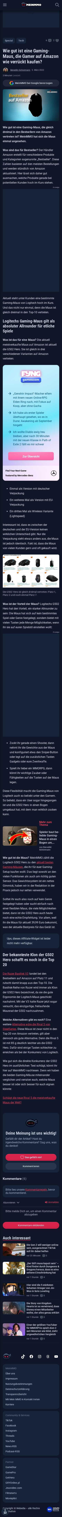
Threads (10, 1435)
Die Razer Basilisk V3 (16, 973)
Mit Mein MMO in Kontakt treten (23, 1399)
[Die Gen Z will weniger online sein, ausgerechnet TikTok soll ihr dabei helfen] (14, 1249)
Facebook (11, 1425)
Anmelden (53, 1202)
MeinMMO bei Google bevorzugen (34, 83)
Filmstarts (11, 1493)
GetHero (10, 1477)
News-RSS (11, 1446)
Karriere (10, 1404)
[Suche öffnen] (57, 4)
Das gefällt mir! (33, 1157)
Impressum (12, 1378)
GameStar (11, 1467)
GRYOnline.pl (13, 1482)
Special (9, 40)
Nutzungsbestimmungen (19, 1384)
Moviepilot (11, 1498)
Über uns (10, 1373)
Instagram (11, 1430)
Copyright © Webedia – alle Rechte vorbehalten (21, 1510)
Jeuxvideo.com (14, 1488)
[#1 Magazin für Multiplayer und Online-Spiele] (31, 5)
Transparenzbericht (16, 1394)
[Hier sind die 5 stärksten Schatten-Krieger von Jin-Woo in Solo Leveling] (14, 1289)
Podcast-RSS (13, 1451)
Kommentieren (31, 1166)
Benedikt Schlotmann (20, 70)
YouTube (10, 1441)
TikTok (9, 1420)
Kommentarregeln (36, 1189)
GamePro (11, 1472)
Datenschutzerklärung (17, 1389)
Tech (21, 40)
